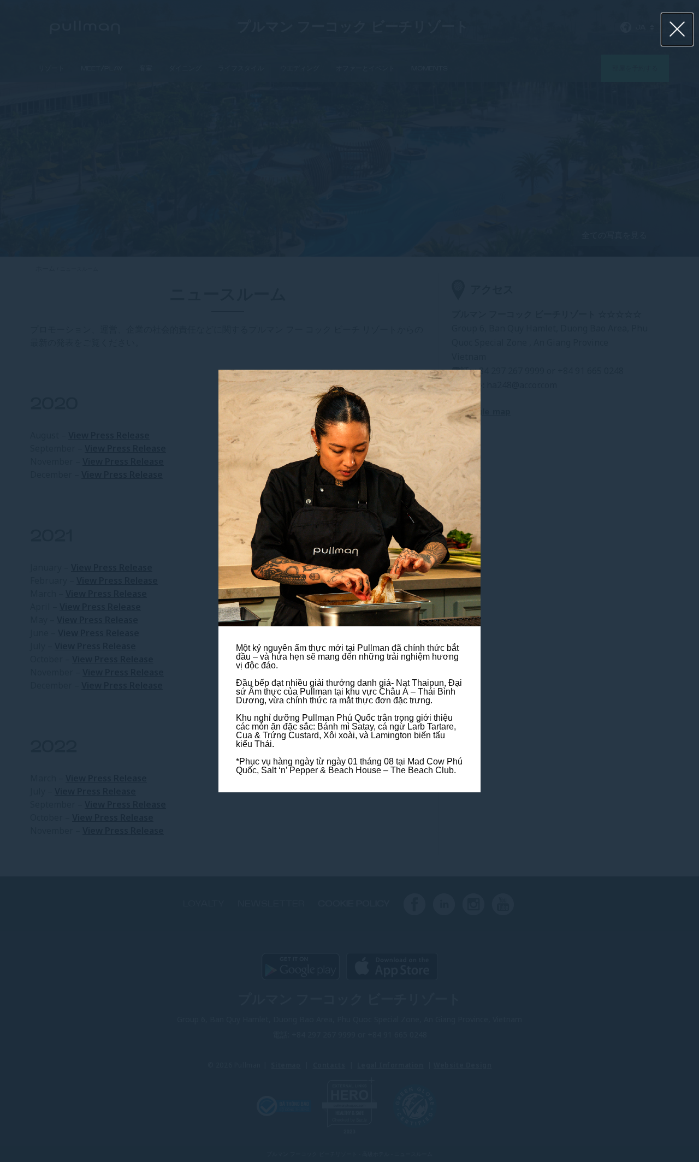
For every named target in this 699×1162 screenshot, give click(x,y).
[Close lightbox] (677, 29)
